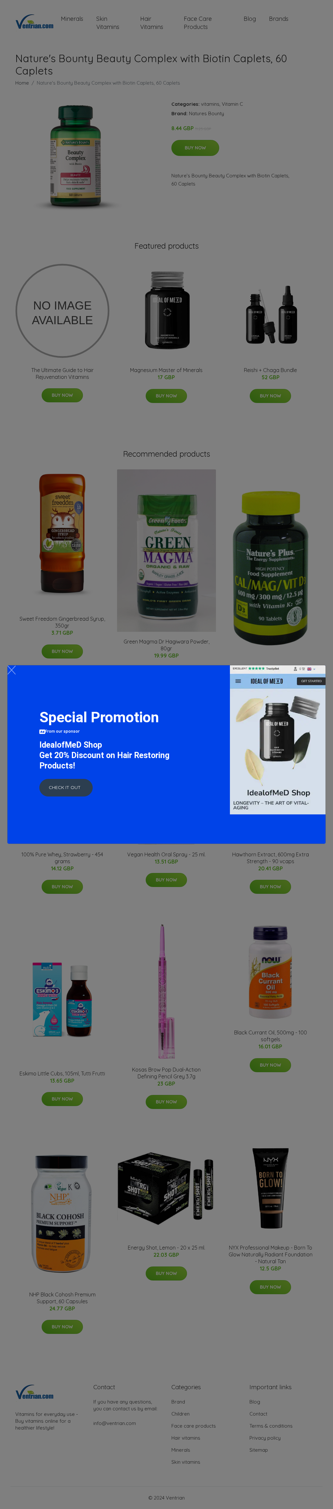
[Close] (11, 670)
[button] (66, 787)
